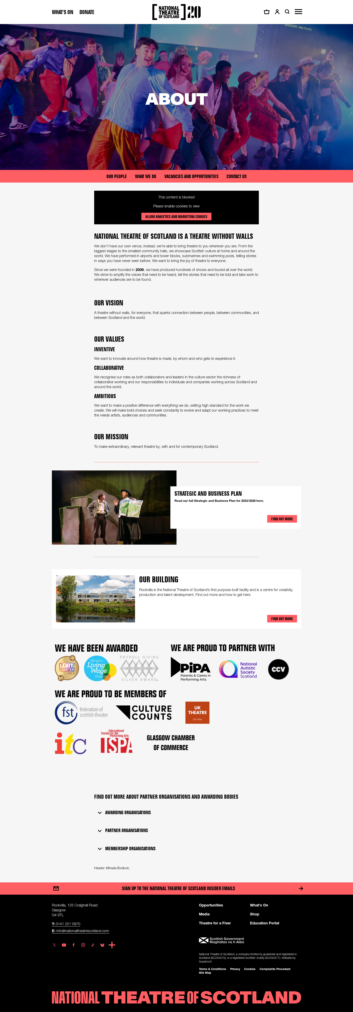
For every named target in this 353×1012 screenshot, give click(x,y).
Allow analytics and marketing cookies (176, 216)
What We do (145, 176)
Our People (116, 176)
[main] (176, 449)
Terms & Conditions (212, 969)
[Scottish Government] (250, 940)
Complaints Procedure (275, 969)
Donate (86, 12)
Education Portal (264, 923)
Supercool (205, 961)
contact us (237, 176)
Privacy (235, 969)
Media (204, 914)
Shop (254, 914)
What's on (62, 12)
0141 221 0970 (66, 924)
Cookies (250, 969)
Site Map (205, 972)
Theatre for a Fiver (215, 923)
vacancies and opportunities (191, 176)
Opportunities (211, 905)
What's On (259, 905)
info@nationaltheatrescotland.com (80, 930)
